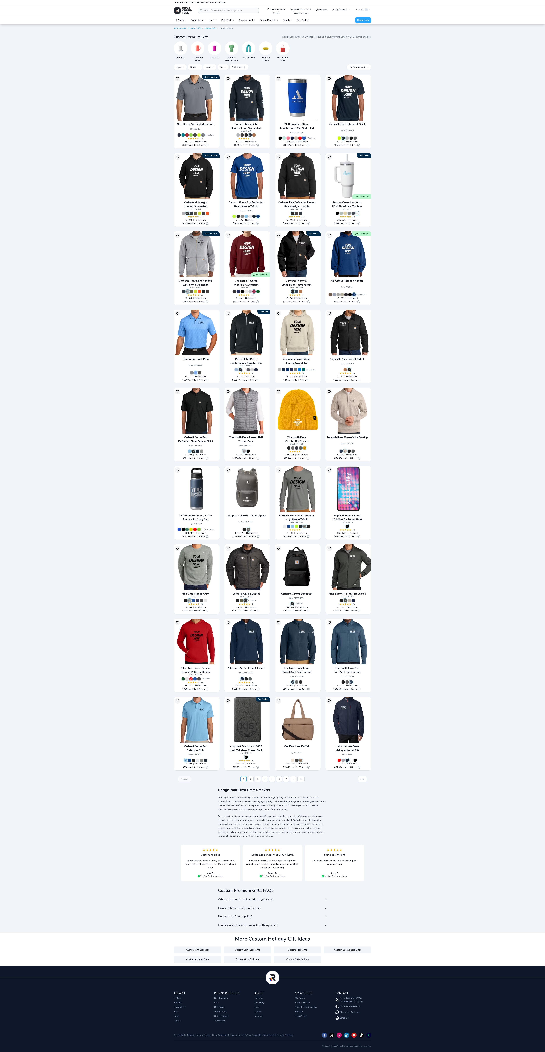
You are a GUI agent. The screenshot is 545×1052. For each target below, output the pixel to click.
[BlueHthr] (341, 451)
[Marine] (179, 135)
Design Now (363, 20)
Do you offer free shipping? (235, 916)
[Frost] (357, 213)
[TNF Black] (248, 451)
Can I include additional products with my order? (248, 925)
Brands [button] (286, 20)
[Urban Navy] (296, 448)
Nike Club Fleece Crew (195, 593)
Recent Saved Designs (306, 1007)
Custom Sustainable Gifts (347, 949)
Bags (216, 1002)
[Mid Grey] (244, 451)
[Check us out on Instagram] (339, 1035)
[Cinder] (248, 529)
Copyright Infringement (263, 1035)
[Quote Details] (207, 145)
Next (362, 779)
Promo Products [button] (268, 20)
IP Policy (279, 1035)
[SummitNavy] (292, 682)
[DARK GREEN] (258, 291)
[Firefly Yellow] (191, 529)
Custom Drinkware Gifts (247, 949)
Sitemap (289, 1035)
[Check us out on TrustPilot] (368, 1035)
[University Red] (187, 135)
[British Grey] (252, 369)
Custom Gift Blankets (197, 949)
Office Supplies (221, 1016)
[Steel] (201, 451)
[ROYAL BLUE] (299, 369)
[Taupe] (296, 138)
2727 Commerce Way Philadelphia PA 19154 (351, 999)
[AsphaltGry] (242, 216)
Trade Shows (220, 1011)
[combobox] (228, 10)
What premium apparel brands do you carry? (246, 899)
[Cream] (345, 213)
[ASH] (341, 213)
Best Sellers (303, 20)
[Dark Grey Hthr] (189, 600)
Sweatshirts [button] (197, 20)
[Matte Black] (296, 760)
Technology (219, 1020)
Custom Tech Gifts (297, 949)
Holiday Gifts (210, 28)
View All (259, 1016)
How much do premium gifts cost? (239, 908)
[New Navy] (250, 135)
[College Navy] (353, 600)
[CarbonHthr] (242, 135)
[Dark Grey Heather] (353, 451)
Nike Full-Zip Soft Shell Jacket (246, 668)
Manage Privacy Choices (199, 1035)
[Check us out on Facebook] (324, 1035)
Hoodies (178, 1002)
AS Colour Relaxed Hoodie (347, 280)
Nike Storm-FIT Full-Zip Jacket (347, 593)
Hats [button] (211, 20)
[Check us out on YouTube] (354, 1035)
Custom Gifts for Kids (297, 959)
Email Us (344, 1017)
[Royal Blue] (304, 138)
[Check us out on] (346, 1035)
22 (301, 779)
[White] (250, 216)
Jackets (177, 1020)
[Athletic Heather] (338, 294)
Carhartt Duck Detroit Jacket (347, 359)
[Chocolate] (300, 760)
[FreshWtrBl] (246, 216)
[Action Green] (191, 135)
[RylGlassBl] (258, 216)
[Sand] (342, 294)
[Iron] (248, 369)
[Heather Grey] (238, 135)
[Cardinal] (254, 291)
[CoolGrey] (191, 373)
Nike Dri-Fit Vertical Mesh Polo (195, 124)
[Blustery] (183, 135)
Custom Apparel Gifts (197, 959)
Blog (257, 1007)
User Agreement (220, 1035)
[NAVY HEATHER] (287, 369)
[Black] (246, 135)
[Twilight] (353, 213)
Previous (184, 779)
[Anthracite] (195, 135)
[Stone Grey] (295, 369)
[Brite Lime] (199, 213)
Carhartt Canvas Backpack (296, 593)
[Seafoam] (284, 138)
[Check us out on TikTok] (361, 1035)
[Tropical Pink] (288, 138)
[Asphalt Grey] (300, 448)
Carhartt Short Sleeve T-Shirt (347, 124)
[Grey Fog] (343, 760)
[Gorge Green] (183, 679)
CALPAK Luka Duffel (296, 746)
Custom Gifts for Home (247, 959)
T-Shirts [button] (180, 20)
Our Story (259, 1002)
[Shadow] (245, 600)
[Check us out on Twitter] (331, 1035)
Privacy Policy (237, 1035)
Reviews (259, 998)
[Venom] (199, 529)
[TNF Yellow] (304, 448)
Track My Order (302, 1002)
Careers (258, 1011)
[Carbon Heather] (203, 213)
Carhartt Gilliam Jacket (246, 593)
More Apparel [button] (246, 20)
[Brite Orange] (207, 213)
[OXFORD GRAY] (250, 291)
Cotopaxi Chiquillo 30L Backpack (246, 515)
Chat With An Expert (350, 1012)
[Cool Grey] (203, 135)
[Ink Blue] (346, 294)
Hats (176, 1011)
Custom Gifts (194, 28)
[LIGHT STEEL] (279, 369)
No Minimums (221, 998)
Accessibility (180, 1035)
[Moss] (195, 213)
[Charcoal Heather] (234, 291)
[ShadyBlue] (351, 682)
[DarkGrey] (250, 679)
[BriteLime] (339, 138)
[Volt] (199, 135)
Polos (177, 1016)
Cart (363, 9)
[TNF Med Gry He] (292, 448)
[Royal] (193, 600)
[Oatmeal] (292, 760)
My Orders (300, 998)
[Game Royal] (195, 679)
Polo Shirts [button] (226, 20)
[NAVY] (238, 291)
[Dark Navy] (296, 291)
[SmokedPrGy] (296, 682)
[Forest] (187, 529)
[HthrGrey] (347, 138)
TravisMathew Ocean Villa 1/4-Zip (347, 437)
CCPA (248, 1035)
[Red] (300, 138)
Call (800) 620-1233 (350, 1006)
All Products (180, 28)
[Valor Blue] (195, 373)
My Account (341, 9)
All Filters (237, 67)
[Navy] (292, 138)
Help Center (301, 1016)
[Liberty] (354, 294)
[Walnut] (330, 294)
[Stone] (349, 213)
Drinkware (219, 1007)
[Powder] (334, 294)
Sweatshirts (180, 1007)
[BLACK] (242, 291)
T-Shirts (178, 998)
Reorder (299, 1011)
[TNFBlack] (300, 682)
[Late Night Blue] (283, 369)
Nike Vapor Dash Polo (196, 359)
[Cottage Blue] (236, 369)
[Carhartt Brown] (254, 135)
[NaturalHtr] (345, 451)
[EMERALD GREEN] (303, 369)
